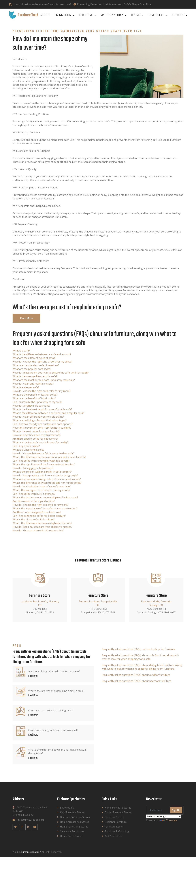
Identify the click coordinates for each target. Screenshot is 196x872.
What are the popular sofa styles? (32, 369)
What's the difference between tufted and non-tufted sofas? (47, 482)
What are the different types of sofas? (34, 358)
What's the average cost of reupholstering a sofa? (41, 490)
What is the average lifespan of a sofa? (35, 376)
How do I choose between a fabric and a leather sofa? (43, 453)
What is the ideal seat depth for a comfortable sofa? (42, 409)
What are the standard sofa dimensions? (36, 365)
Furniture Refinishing (117, 831)
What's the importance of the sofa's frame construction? (45, 508)
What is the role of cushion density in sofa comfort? (42, 471)
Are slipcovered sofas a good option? (34, 501)
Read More (26, 318)
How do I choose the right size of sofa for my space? (42, 361)
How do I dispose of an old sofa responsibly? (38, 530)
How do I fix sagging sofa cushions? (33, 468)
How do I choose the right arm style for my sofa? (40, 504)
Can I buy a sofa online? (26, 446)
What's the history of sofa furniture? (34, 519)
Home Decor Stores (71, 836)
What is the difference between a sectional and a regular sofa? (48, 413)
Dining (135, 15)
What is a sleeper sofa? (26, 387)
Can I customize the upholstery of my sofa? (37, 402)
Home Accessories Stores (74, 822)
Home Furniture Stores (118, 807)
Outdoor (178, 15)
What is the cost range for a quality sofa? (36, 431)
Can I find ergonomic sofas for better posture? (39, 515)
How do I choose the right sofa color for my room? (41, 391)
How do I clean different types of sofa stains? (38, 416)
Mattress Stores (112, 15)
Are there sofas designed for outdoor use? (37, 512)
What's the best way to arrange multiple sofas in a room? (45, 497)
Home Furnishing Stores (74, 826)
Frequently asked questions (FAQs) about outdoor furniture (136, 675)
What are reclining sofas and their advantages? (40, 420)
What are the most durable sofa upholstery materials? (44, 380)
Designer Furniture (116, 822)
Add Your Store (113, 836)
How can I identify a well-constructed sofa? (37, 435)
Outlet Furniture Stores (118, 812)
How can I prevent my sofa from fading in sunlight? (42, 427)
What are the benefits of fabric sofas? (34, 398)
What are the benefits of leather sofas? (35, 394)
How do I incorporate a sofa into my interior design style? (45, 475)
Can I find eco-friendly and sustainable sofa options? (43, 424)
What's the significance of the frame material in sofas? (44, 464)
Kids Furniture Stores (72, 812)
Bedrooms (86, 15)
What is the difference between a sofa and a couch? (42, 354)
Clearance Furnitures (72, 831)
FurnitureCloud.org (31, 851)
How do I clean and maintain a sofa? (33, 383)
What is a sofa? (21, 350)
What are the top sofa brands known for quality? (40, 442)
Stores (45, 15)
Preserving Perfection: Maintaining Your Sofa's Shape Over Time (114, 4)
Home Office (155, 15)
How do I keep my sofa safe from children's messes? (42, 526)
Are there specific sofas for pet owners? (35, 438)
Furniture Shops (114, 817)
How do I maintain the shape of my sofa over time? (42, 4)
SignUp (176, 810)
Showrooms (67, 807)
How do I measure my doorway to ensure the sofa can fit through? (51, 372)
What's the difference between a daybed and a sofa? (42, 523)
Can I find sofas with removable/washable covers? (41, 460)
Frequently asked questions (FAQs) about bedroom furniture (136, 681)
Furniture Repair (114, 826)
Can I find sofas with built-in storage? (34, 493)
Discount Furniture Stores (75, 817)
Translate (171, 820)
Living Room (63, 15)
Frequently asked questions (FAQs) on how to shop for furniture (138, 649)
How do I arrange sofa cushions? (31, 405)
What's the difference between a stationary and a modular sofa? (49, 457)
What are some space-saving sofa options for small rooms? (47, 479)
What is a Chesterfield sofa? (28, 449)
